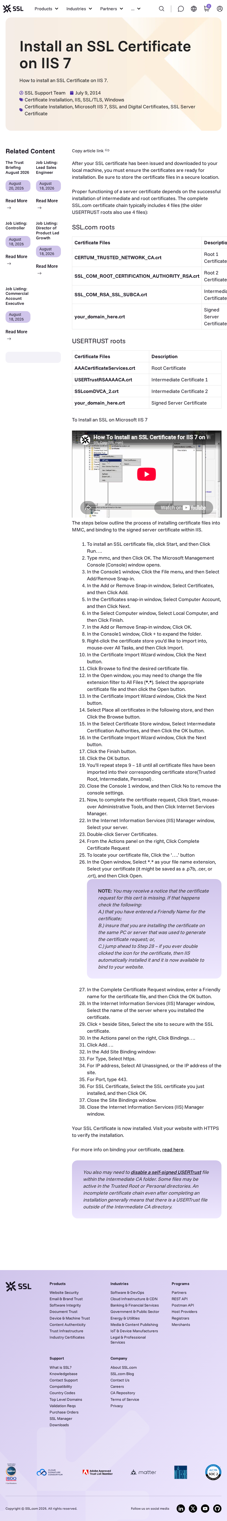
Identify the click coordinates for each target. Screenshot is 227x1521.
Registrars (180, 1318)
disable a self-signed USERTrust (166, 1172)
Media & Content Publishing (134, 1324)
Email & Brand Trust (66, 1298)
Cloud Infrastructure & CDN (134, 1298)
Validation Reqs (63, 1405)
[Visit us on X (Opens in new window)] (193, 1508)
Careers (117, 1386)
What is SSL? (60, 1367)
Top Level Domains (66, 1399)
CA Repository (122, 1392)
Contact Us (120, 1380)
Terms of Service (124, 1399)
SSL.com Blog (122, 1373)
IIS (78, 99)
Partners (179, 1292)
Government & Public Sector (134, 1311)
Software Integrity (65, 1305)
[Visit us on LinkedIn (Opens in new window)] (181, 1508)
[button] (46, 8)
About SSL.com (123, 1367)
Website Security (64, 1292)
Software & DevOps (127, 1292)
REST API (180, 1298)
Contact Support (64, 1380)
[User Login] (219, 9)
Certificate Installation (49, 99)
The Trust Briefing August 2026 (17, 167)
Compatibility (61, 1386)
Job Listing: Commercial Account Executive (17, 296)
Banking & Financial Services (134, 1305)
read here (173, 1149)
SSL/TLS (92, 99)
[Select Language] (193, 9)
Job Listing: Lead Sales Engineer (47, 167)
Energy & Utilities (125, 1318)
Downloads (59, 1424)
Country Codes (62, 1392)
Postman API (183, 1305)
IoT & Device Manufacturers (134, 1330)
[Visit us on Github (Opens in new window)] (217, 1508)
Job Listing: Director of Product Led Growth (47, 230)
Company (118, 1358)
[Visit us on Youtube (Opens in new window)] (205, 1508)
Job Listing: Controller (16, 226)
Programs (180, 1283)
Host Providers (184, 1311)
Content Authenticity (68, 1324)
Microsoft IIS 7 (91, 106)
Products (58, 1283)
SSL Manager (61, 1418)
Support (57, 1358)
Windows (114, 99)
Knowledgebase (64, 1373)
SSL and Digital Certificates (138, 106)
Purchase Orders (64, 1412)
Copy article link (88, 150)
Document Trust (64, 1311)
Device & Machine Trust (70, 1318)
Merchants (181, 1324)
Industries (119, 1283)
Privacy (116, 1405)
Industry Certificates (67, 1337)
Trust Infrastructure (66, 1330)
